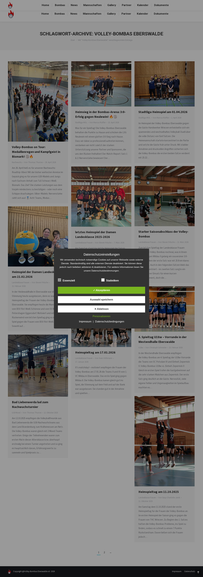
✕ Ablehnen (101, 308)
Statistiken (112, 280)
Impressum (85, 321)
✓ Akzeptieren (101, 290)
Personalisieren (101, 316)
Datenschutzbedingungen (109, 321)
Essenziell (69, 280)
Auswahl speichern (101, 299)
